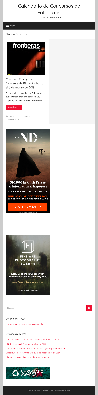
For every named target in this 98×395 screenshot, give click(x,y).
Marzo (17, 119)
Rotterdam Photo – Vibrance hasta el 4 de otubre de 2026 (32, 339)
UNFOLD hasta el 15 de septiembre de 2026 (26, 344)
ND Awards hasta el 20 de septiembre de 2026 (27, 357)
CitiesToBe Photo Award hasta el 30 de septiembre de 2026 (33, 353)
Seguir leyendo (14, 107)
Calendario (13, 116)
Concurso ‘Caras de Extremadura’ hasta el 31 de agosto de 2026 (35, 348)
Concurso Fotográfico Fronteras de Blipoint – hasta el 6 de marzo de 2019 (24, 83)
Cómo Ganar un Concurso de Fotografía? (25, 324)
